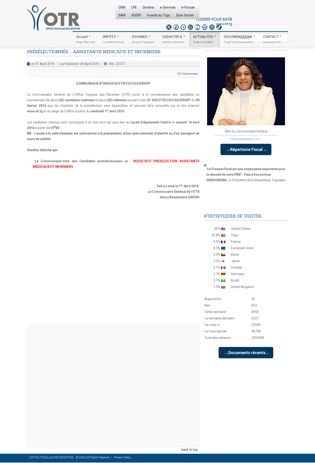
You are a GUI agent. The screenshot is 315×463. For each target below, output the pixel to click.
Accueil (85, 39)
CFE (134, 7)
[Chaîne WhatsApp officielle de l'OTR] (190, 27)
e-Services (167, 7)
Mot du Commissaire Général (246, 131)
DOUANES (143, 39)
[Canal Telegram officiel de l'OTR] (183, 27)
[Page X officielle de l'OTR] (169, 27)
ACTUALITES (203, 39)
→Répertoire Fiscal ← (246, 149)
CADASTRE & (173, 39)
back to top (189, 449)
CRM (121, 7)
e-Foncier (188, 7)
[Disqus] (113, 263)
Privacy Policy (122, 457)
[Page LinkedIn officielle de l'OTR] (204, 27)
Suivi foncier (185, 15)
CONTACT (272, 39)
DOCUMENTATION (238, 39)
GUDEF (136, 15)
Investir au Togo (158, 15)
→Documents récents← (246, 352)
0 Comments (190, 73)
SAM (121, 15)
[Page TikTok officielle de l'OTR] (219, 27)
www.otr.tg (35, 111)
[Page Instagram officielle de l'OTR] (211, 27)
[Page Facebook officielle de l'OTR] (176, 27)
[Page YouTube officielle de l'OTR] (197, 27)
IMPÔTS (113, 39)
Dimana (148, 7)
